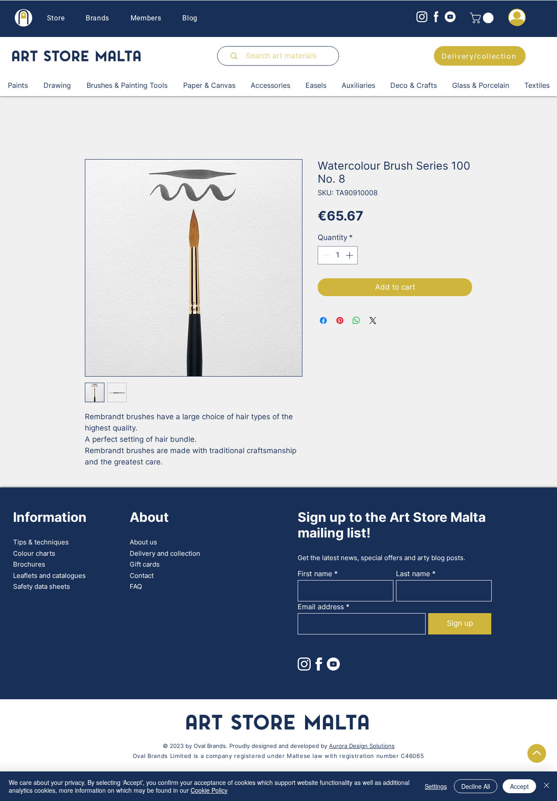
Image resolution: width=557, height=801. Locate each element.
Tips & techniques (41, 542)
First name (315, 573)
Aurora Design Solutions (362, 745)
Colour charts (34, 553)
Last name (413, 573)
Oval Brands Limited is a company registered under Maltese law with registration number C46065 (278, 755)
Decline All (475, 786)
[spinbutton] (338, 255)
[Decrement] (325, 255)
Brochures (29, 564)
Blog (190, 18)
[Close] (546, 786)
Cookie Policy (209, 790)
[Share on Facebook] (323, 320)
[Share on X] (373, 320)
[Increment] (350, 255)
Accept (519, 786)
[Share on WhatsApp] (356, 320)
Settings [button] (436, 786)
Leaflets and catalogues (49, 575)
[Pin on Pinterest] (340, 320)
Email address (321, 606)
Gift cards (145, 564)
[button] (483, 18)
